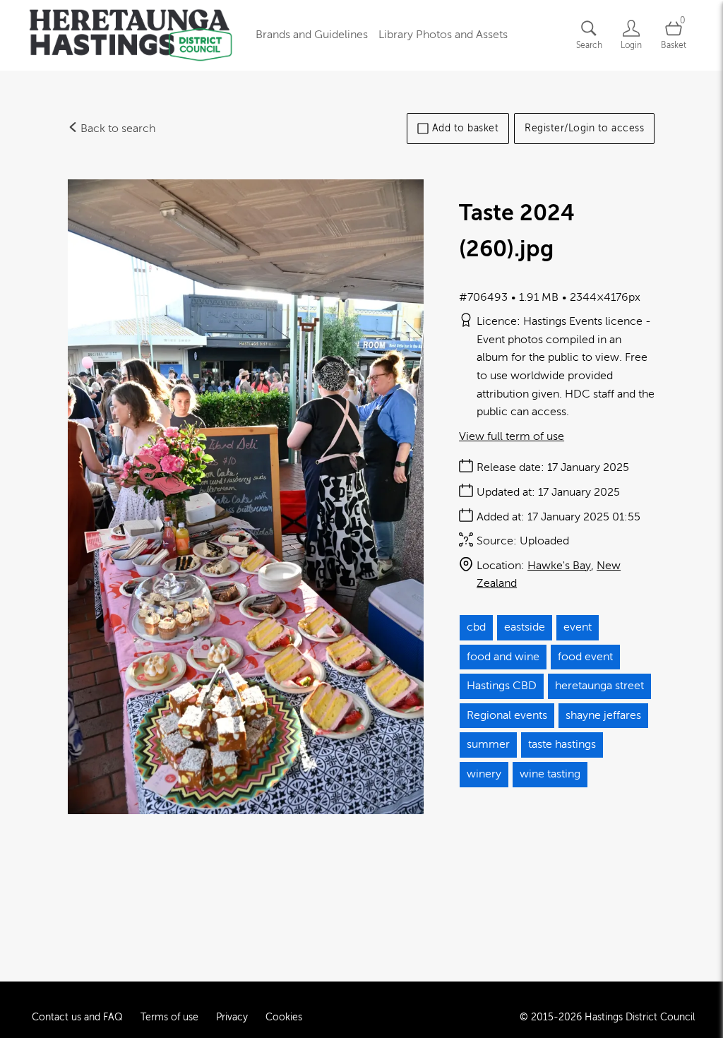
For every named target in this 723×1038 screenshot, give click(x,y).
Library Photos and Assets (443, 34)
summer (488, 744)
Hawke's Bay (559, 565)
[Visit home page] (130, 35)
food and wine (503, 656)
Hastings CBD (502, 685)
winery (484, 774)
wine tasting (550, 774)
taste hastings (562, 744)
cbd (476, 627)
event (577, 627)
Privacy (232, 1017)
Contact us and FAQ (77, 1017)
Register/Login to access (584, 128)
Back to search (116, 128)
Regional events (507, 715)
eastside (524, 627)
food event (585, 656)
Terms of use (169, 1017)
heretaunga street (599, 685)
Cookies (283, 1017)
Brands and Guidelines (312, 34)
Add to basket (465, 128)
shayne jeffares (603, 715)
